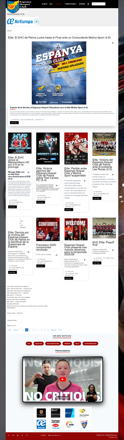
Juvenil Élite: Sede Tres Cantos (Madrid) (18, 297)
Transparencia (113, 437)
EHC (51, 4)
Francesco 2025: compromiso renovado (46, 247)
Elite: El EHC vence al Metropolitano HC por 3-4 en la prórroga (19, 162)
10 (48, 330)
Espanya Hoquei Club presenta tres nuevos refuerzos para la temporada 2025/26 (75, 249)
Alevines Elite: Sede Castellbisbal (16, 299)
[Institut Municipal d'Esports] (69, 413)
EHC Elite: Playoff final (103, 243)
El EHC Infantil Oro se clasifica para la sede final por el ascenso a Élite (27, 306)
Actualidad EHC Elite (13, 304)
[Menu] (88, 4)
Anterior (16, 330)
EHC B (77, 343)
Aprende (82, 4)
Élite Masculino (53, 343)
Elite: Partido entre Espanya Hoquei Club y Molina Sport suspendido (75, 171)
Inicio (45, 4)
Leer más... (14, 123)
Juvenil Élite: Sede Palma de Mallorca (18, 286)
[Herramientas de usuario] (113, 42)
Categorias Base (12, 320)
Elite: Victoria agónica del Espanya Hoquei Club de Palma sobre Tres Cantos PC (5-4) (47, 174)
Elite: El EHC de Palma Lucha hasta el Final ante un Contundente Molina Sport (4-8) (59, 37)
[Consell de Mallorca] (55, 413)
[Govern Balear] (41, 413)
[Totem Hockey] (55, 424)
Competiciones (70, 4)
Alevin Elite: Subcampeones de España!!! (19, 291)
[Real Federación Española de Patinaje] (69, 424)
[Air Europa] (23, 21)
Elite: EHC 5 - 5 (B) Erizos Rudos (16, 302)
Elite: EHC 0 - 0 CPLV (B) (14, 295)
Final (60, 330)
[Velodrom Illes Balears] (84, 413)
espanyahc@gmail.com (55, 435)
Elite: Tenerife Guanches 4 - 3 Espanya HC (19, 288)
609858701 (43, 435)
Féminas (67, 343)
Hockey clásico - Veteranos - (15, 313)
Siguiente (53, 330)
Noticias (59, 4)
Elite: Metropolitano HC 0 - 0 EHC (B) (17, 293)
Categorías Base (90, 343)
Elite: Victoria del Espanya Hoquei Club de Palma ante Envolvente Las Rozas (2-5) (103, 164)
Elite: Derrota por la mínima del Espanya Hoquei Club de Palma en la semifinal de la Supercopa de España (19, 239)
